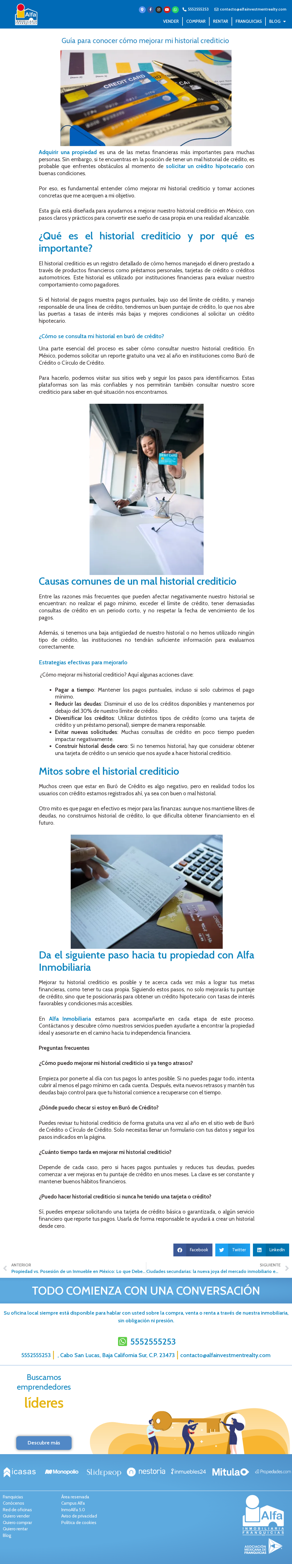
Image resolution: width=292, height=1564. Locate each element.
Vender (171, 21)
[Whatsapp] (175, 9)
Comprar (196, 21)
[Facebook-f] (150, 9)
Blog (274, 21)
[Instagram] (158, 9)
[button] (193, 1250)
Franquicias (249, 21)
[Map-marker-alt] (142, 9)
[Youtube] (167, 9)
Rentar (220, 21)
